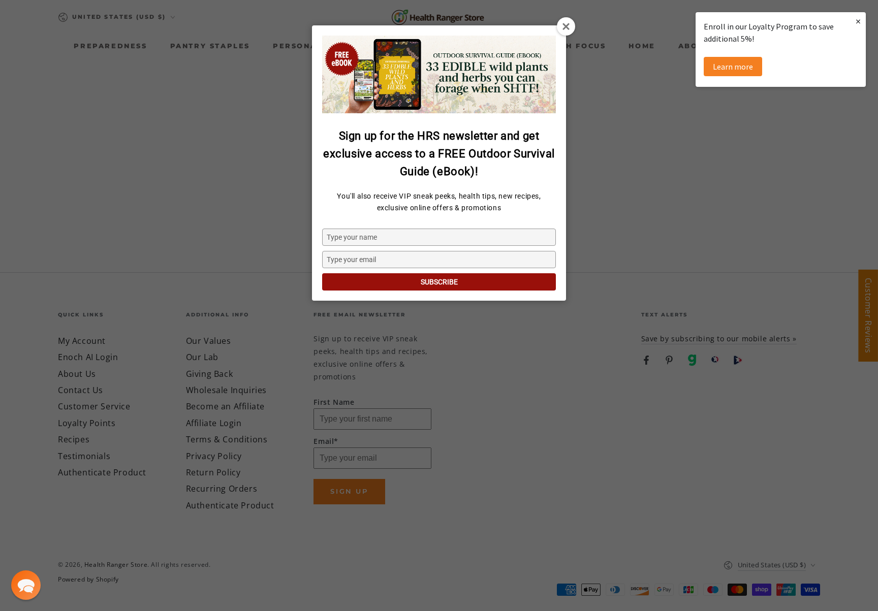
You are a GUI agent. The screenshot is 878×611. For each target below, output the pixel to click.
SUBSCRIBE (439, 282)
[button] (26, 585)
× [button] (858, 21)
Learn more (733, 66)
